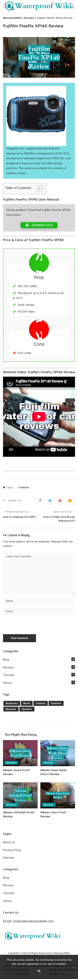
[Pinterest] (60, 501)
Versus (7, 683)
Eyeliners (56, 703)
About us (9, 842)
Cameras (24, 487)
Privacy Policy (12, 850)
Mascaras (11, 709)
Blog (6, 659)
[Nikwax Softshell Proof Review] (20, 795)
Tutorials (8, 675)
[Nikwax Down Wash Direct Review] (57, 753)
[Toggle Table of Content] (37, 188)
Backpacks (12, 703)
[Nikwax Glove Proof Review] (20, 753)
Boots (26, 703)
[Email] (70, 501)
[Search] (71, 6)
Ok (39, 971)
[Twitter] (50, 501)
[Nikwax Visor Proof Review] (57, 795)
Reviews (8, 667)
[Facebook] (40, 501)
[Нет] (73, 967)
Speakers (27, 709)
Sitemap (8, 857)
